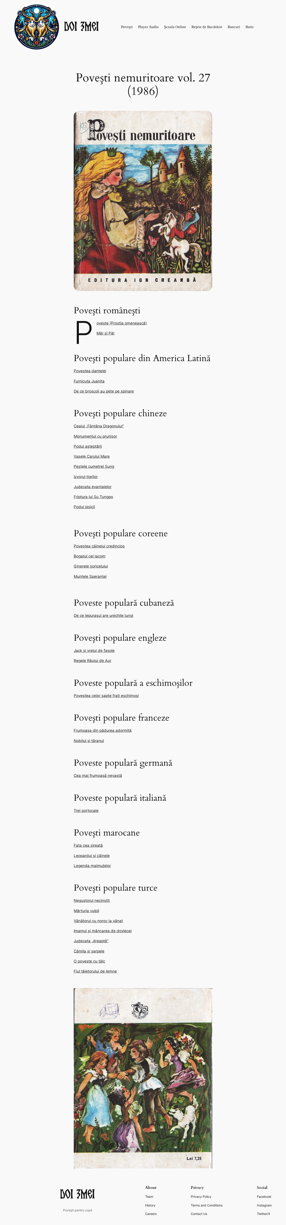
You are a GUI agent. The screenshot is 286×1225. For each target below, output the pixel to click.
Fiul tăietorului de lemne (95, 971)
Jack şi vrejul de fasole (94, 650)
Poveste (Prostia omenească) (122, 323)
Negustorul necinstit (92, 900)
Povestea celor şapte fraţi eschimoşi (106, 695)
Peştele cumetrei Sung (94, 466)
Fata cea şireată (88, 845)
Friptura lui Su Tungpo (93, 497)
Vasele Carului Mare (92, 456)
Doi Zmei (81, 27)
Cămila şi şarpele (89, 951)
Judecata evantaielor (92, 487)
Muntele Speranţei (90, 576)
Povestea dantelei (90, 371)
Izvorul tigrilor (86, 476)
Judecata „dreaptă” (91, 941)
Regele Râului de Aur (92, 660)
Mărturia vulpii (86, 911)
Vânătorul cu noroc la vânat (98, 921)
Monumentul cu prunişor (95, 436)
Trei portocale (86, 810)
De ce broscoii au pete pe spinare (104, 391)
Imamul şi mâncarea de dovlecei (103, 931)
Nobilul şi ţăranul (89, 740)
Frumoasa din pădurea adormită (103, 730)
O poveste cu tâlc (89, 961)
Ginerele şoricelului (91, 566)
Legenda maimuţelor (92, 865)
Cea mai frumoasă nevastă (98, 775)
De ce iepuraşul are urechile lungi (103, 615)
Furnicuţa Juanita (89, 381)
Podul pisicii (84, 507)
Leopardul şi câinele (92, 855)
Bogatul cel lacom (89, 556)
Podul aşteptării (88, 446)
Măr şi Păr (106, 333)
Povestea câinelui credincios (99, 546)
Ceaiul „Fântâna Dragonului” (99, 426)
